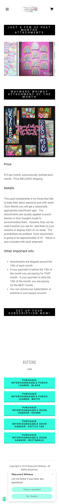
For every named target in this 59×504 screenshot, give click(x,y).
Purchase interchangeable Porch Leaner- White (29, 396)
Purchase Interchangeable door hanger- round (29, 410)
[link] (30, 9)
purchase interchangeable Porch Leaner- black (29, 383)
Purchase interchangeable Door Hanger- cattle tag (29, 424)
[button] (7, 9)
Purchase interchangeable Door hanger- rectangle (29, 437)
